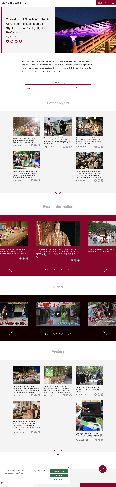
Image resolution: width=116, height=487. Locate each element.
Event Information (58, 206)
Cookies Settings (59, 480)
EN (100, 2)
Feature (58, 351)
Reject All (59, 475)
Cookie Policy (19, 473)
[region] (36, 474)
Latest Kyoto (58, 103)
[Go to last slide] (11, 269)
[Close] (68, 467)
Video (58, 287)
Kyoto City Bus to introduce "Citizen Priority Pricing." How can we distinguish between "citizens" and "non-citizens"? (89, 435)
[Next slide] (105, 269)
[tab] (45, 269)
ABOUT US (85, 485)
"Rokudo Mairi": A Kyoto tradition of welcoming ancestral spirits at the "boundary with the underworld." (24, 140)
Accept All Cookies (59, 471)
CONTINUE (58, 83)
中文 (104, 2)
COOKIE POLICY (108, 485)
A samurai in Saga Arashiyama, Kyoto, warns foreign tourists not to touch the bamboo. (88, 389)
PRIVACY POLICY (96, 485)
